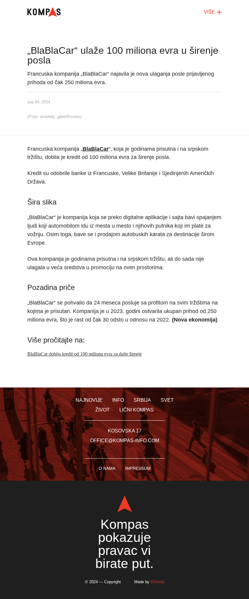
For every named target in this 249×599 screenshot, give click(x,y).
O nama (107, 468)
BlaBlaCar (96, 149)
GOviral (157, 582)
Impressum (138, 468)
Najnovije (89, 400)
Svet (167, 400)
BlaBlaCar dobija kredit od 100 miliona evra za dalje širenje (84, 353)
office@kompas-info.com (124, 440)
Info (118, 400)
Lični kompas (136, 409)
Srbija (142, 400)
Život (102, 409)
